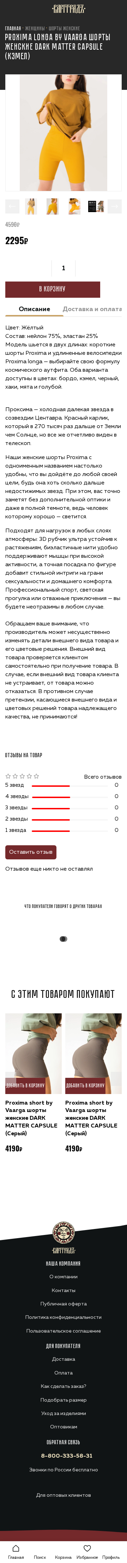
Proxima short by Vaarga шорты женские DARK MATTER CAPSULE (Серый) (31, 1118)
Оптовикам (63, 1427)
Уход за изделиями (63, 1413)
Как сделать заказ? (63, 1386)
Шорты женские (64, 29)
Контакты (63, 1290)
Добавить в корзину (25, 1085)
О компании (63, 1276)
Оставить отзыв (31, 852)
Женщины (35, 29)
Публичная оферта (64, 1304)
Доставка (63, 1359)
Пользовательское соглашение (63, 1331)
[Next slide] (115, 206)
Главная (13, 29)
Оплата (63, 1373)
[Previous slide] (12, 206)
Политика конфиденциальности (63, 1317)
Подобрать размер (64, 1400)
